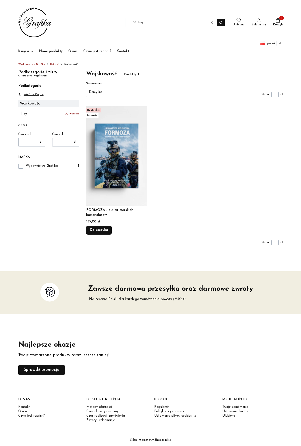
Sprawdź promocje (41, 370)
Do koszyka (99, 230)
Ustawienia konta (235, 411)
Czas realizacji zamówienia (105, 416)
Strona (266, 94)
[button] (221, 22)
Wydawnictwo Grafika (31, 64)
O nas (22, 411)
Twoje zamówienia (235, 407)
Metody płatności (99, 407)
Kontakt (24, 407)
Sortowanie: (94, 83)
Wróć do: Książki (34, 94)
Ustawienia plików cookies (173, 416)
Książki (54, 64)
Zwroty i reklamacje (100, 420)
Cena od (24, 134)
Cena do (58, 134)
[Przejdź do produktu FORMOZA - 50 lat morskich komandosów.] (116, 156)
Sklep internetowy (149, 439)
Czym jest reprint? (31, 416)
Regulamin (161, 407)
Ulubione (228, 416)
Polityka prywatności (169, 411)
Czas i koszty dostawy (102, 411)
